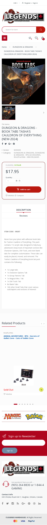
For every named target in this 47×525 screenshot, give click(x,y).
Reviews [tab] (23, 215)
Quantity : (9, 177)
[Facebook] (2, 143)
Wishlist (11, 195)
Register (28, 3)
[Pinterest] (14, 143)
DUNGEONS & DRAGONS (23, 47)
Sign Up (10, 450)
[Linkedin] (39, 503)
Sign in (35, 3)
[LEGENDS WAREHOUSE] (23, 16)
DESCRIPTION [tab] (23, 209)
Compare (20, 195)
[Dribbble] (34, 503)
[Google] (9, 143)
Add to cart (25, 189)
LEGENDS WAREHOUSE (16, 517)
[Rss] (18, 503)
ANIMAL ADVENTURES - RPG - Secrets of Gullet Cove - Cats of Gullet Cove (21, 337)
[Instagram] (13, 503)
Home (4, 47)
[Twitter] (6, 143)
